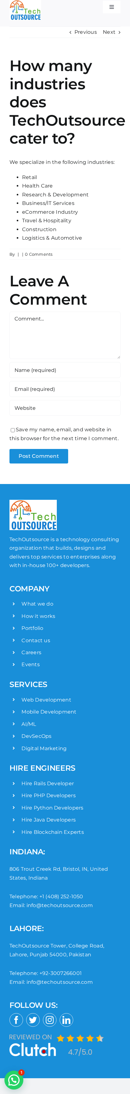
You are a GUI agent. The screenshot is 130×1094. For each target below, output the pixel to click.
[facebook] (16, 1020)
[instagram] (49, 1020)
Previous (85, 32)
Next (109, 32)
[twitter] (33, 1020)
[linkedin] (66, 1020)
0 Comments (38, 254)
